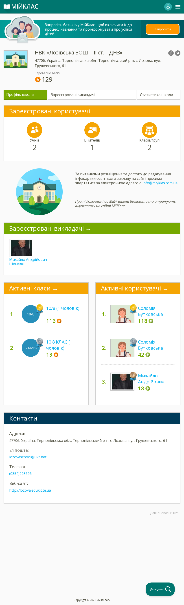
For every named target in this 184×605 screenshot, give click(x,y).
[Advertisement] (92, 544)
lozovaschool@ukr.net (27, 456)
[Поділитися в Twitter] (177, 53)
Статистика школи (156, 94)
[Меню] (178, 6)
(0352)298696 (20, 473)
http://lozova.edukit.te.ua (30, 490)
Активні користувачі (131, 288)
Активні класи (29, 288)
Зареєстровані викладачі (73, 94)
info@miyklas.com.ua (159, 182)
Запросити (163, 29)
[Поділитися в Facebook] (171, 53)
